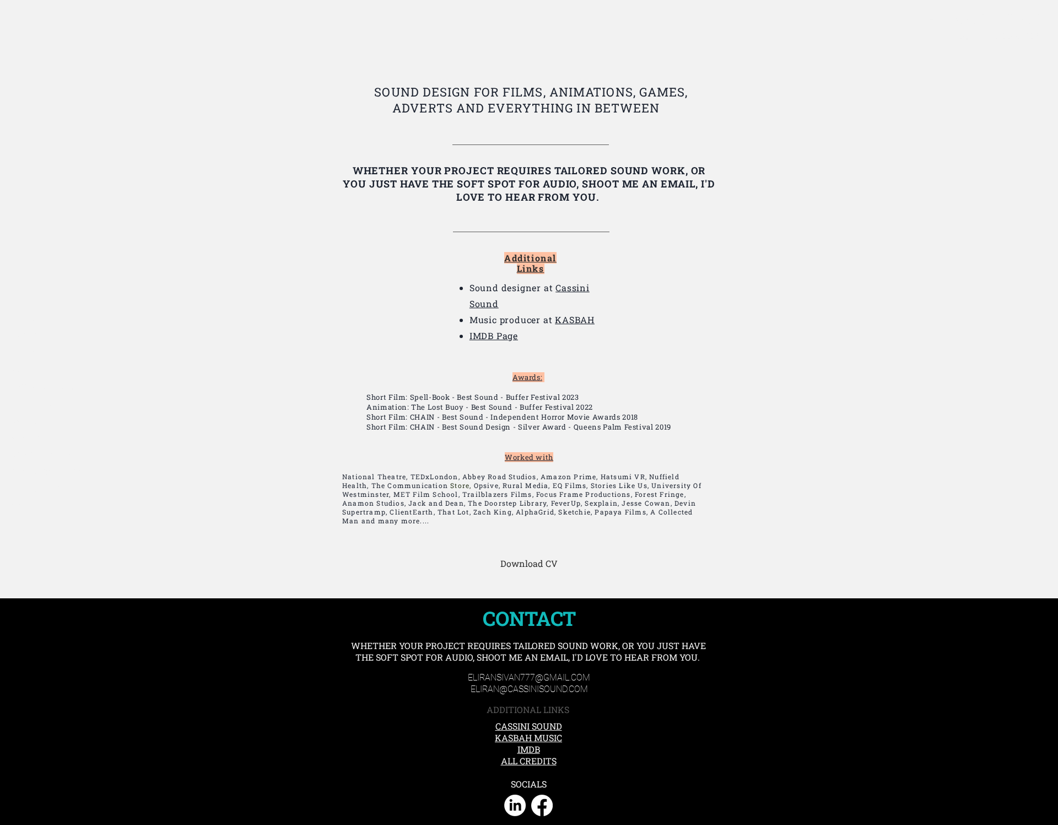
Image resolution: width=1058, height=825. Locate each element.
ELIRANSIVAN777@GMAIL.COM (529, 677)
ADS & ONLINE (36, 438)
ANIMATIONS (35, 369)
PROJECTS (29, 335)
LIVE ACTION (34, 404)
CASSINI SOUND (528, 726)
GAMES (24, 421)
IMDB (528, 749)
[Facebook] (542, 805)
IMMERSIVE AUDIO (45, 472)
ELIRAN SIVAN (984, 18)
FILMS (22, 352)
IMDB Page (493, 335)
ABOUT (24, 318)
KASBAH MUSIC (528, 737)
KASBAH (575, 319)
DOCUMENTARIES (42, 387)
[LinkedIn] (515, 805)
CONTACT (28, 506)
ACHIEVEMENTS (40, 489)
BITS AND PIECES (41, 455)
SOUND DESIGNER (1000, 35)
